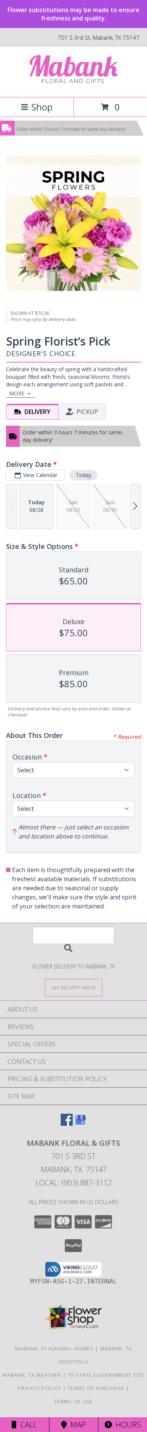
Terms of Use (73, 1401)
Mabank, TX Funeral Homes (54, 1348)
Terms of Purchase (95, 1388)
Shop (41, 107)
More (16, 393)
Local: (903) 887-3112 (73, 1183)
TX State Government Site (106, 1375)
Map (76, 1425)
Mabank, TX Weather (32, 1375)
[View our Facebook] (67, 1123)
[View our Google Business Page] (80, 1123)
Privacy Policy (39, 1388)
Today (83, 475)
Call (27, 1425)
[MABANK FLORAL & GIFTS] (73, 87)
